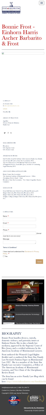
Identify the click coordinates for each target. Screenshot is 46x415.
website (5, 109)
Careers (12, 390)
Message (6, 239)
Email (6, 223)
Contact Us (5, 390)
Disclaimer (26, 390)
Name (6, 216)
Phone (6, 230)
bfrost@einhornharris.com (12, 106)
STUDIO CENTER (38, 410)
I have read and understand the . (21, 252)
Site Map (19, 390)
